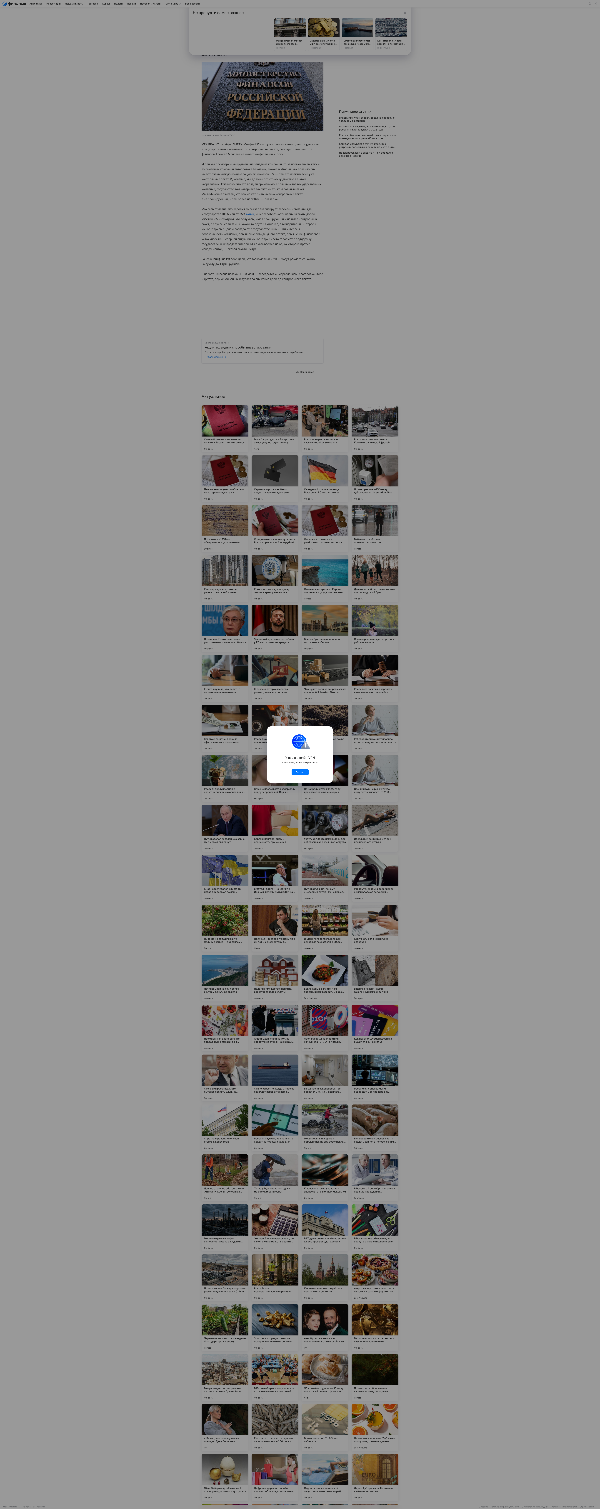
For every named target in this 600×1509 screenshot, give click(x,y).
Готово (300, 772)
